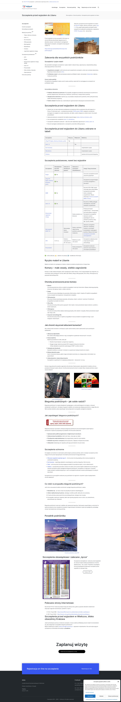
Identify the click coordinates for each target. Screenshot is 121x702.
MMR (81, 111)
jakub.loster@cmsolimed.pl (65, 626)
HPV (47, 240)
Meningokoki (27, 44)
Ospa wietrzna (27, 72)
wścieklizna (71, 119)
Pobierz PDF (87, 572)
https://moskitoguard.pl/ (57, 399)
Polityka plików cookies (90, 699)
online (62, 72)
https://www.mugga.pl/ (86, 389)
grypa (80, 31)
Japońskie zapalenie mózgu (31, 51)
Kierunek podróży (26, 74)
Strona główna (69, 15)
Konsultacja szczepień (27, 29)
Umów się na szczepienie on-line (69, 651)
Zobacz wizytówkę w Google (29, 686)
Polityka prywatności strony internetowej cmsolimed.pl (106, 699)
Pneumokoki (49, 247)
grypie (78, 111)
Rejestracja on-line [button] (87, 668)
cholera (87, 121)
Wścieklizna (48, 151)
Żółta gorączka (27, 42)
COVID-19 (76, 31)
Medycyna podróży (26, 32)
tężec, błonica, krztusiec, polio (84, 117)
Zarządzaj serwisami (90, 692)
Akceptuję (90, 696)
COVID (74, 111)
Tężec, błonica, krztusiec (30, 35)
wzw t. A (66, 119)
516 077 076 (26, 1)
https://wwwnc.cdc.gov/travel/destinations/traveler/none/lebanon (73, 614)
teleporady (90, 74)
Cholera (47, 154)
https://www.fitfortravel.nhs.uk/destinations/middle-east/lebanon (73, 612)
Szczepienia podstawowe (28, 54)
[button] (118, 681)
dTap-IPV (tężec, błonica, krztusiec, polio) (56, 141)
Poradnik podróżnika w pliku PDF (72, 552)
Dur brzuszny (49, 147)
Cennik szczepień (26, 26)
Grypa (47, 174)
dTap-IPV (77, 25)
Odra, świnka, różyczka (29, 70)
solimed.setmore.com (54, 1)
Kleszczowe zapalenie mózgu (48, 215)
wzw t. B (92, 121)
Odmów (101, 696)
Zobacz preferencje (113, 696)
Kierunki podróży (77, 15)
